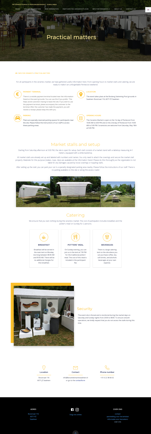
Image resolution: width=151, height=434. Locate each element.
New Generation (52, 9)
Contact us (131, 9)
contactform (80, 380)
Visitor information (32, 9)
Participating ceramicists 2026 (75, 9)
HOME (18, 9)
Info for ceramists (100, 9)
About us (118, 9)
